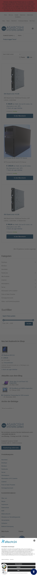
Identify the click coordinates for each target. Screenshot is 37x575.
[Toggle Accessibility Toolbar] (33, 572)
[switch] (4, 572)
